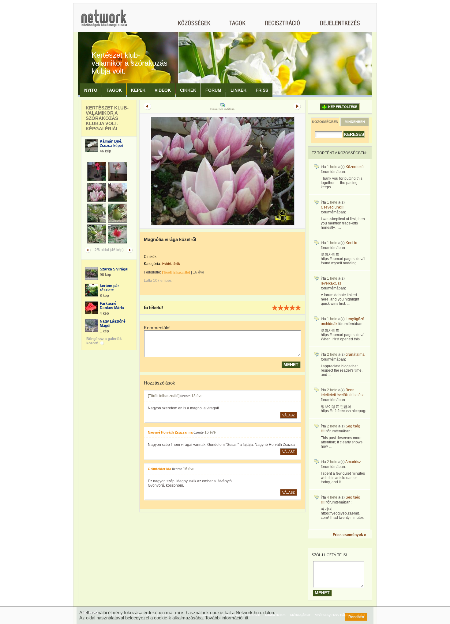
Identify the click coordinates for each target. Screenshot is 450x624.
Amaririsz (353, 462)
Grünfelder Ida (159, 469)
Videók (163, 90)
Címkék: (150, 257)
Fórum (213, 90)
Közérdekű (355, 167)
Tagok (114, 90)
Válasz (288, 415)
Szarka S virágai (114, 269)
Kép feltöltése (342, 107)
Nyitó (90, 90)
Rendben (356, 617)
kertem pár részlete (109, 288)
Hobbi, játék (171, 263)
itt (246, 617)
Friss (262, 90)
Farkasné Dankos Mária (112, 305)
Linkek (238, 90)
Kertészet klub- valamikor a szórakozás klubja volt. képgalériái (107, 118)
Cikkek (188, 90)
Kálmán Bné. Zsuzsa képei (111, 143)
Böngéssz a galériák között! (104, 341)
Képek (138, 90)
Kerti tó (351, 243)
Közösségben (325, 122)
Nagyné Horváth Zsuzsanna (170, 432)
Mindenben (355, 122)
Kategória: (152, 264)
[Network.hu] (104, 21)
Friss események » (349, 535)
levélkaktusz (331, 283)
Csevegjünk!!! (332, 207)
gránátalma (355, 354)
